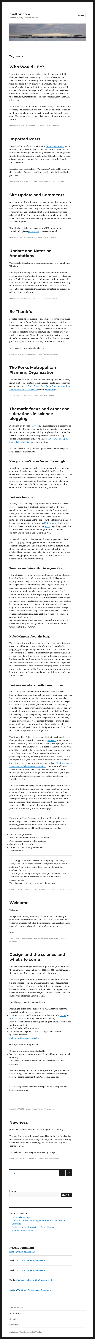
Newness (18, 1122)
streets (46, 181)
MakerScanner (16, 1018)
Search (12, 1191)
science (53, 889)
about (36, 939)
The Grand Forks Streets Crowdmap (34, 1290)
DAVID (63, 1015)
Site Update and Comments (36, 195)
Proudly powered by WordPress (31, 1332)
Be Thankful (21, 311)
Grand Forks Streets (55, 146)
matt (11, 1252)
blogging (41, 889)
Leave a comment (52, 125)
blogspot (34, 426)
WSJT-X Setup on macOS (33, 1260)
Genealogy (14, 1319)
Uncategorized (32, 125)
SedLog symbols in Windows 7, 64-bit (35, 1280)
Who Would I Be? (26, 66)
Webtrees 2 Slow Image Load (25, 1230)
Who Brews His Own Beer (34, 766)
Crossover (16, 1224)
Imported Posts (24, 139)
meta (42, 125)
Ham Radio (14, 1325)
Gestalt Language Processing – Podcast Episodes (34, 1227)
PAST (47, 526)
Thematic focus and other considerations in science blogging (40, 414)
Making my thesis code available (24, 1038)
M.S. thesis (49, 523)
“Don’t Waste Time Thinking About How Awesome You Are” (39, 1220)
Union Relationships (21, 1217)
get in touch (33, 231)
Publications (15, 1313)
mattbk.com (19, 14)
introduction (48, 939)
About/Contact (16, 1308)
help (41, 939)
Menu (81, 15)
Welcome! (19, 902)
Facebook (50, 389)
